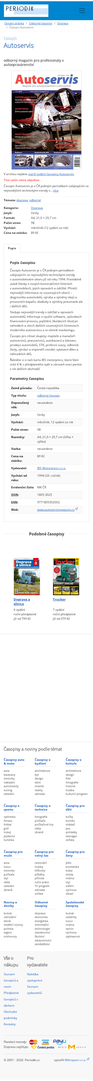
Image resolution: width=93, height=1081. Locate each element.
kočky (69, 817)
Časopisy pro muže (13, 853)
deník (7, 921)
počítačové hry (44, 824)
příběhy (40, 874)
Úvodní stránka (14, 23)
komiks (70, 821)
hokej (7, 832)
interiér (39, 786)
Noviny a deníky (10, 904)
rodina (70, 878)
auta (6, 770)
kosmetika (72, 867)
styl (6, 878)
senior (70, 928)
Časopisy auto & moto (14, 761)
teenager (71, 836)
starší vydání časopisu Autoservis (51, 174)
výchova (71, 890)
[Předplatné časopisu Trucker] (66, 568)
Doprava (62, 23)
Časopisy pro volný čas (44, 853)
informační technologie (42, 926)
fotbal (7, 824)
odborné (35, 200)
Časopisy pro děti (75, 807)
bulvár (8, 913)
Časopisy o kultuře (73, 761)
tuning (8, 790)
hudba (70, 790)
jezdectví (9, 836)
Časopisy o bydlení (42, 761)
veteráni (9, 794)
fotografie (72, 782)
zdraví (69, 893)
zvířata (70, 840)
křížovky (40, 870)
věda (38, 828)
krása (69, 870)
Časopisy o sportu (11, 807)
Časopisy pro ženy (75, 853)
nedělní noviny (13, 925)
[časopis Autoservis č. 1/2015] (46, 120)
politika (8, 928)
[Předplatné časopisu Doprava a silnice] (27, 568)
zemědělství (42, 944)
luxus (7, 867)
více (56, 190)
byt (37, 774)
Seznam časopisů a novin (11, 980)
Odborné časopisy (40, 23)
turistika (9, 840)
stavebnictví (42, 932)
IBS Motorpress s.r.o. (51, 468)
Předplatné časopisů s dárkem (11, 999)
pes (68, 828)
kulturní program (77, 794)
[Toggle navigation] (82, 11)
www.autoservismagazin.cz (56, 510)
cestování (41, 863)
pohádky (71, 832)
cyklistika (9, 817)
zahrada (40, 794)
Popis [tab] (12, 248)
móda (69, 874)
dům (38, 782)
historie (70, 786)
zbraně (39, 832)
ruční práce (42, 882)
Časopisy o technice (42, 807)
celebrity (71, 917)
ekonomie (41, 917)
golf (6, 828)
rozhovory (10, 936)
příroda (39, 878)
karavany (9, 774)
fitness (8, 821)
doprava (22, 200)
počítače (40, 821)
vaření (70, 886)
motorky (9, 778)
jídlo (68, 863)
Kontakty (10, 1024)
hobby (39, 867)
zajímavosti (73, 936)
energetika (41, 921)
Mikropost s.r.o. (75, 1060)
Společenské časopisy (75, 904)
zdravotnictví (43, 940)
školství (39, 936)
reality (39, 790)
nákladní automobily (11, 784)
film (68, 778)
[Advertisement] (46, 687)
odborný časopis (48, 395)
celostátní (10, 917)
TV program (42, 886)
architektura (42, 770)
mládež (70, 824)
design (39, 778)
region (8, 932)
